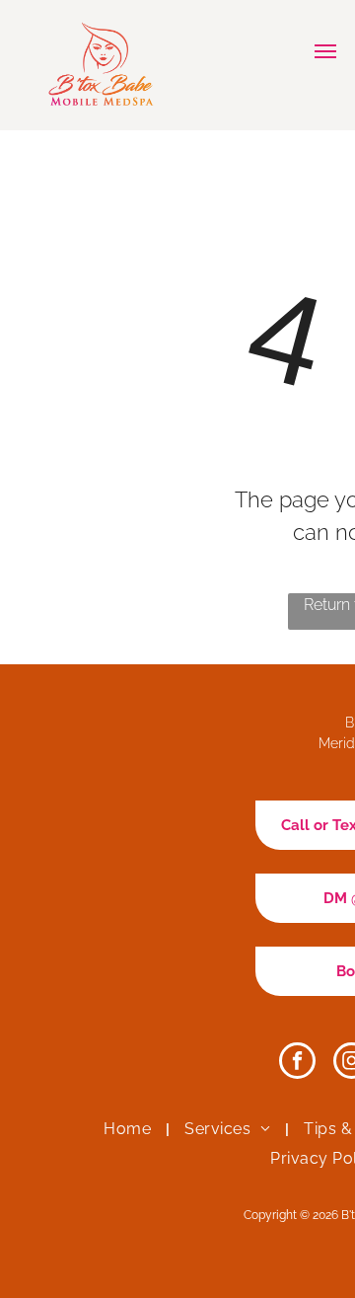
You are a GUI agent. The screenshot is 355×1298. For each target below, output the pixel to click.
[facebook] (297, 1063)
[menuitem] (129, 1128)
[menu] (325, 51)
